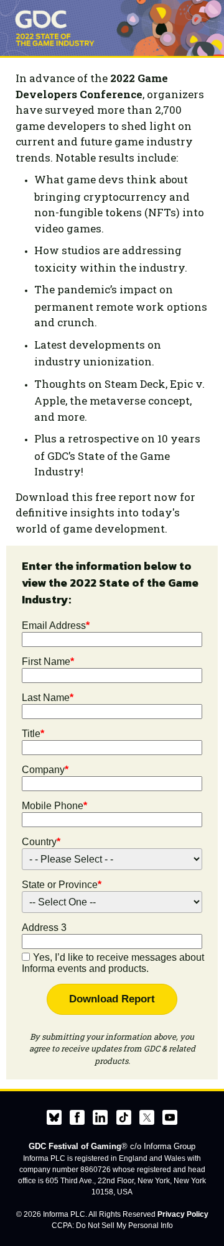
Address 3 (44, 927)
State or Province (61, 884)
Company (45, 769)
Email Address (56, 625)
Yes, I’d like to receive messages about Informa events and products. (113, 963)
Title (33, 733)
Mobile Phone (54, 805)
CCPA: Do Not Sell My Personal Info (112, 1225)
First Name (48, 661)
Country (41, 841)
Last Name (47, 697)
